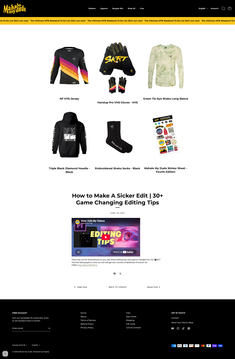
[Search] (223, 8)
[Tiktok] (183, 328)
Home (83, 313)
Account (214, 8)
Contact (175, 318)
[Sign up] (49, 328)
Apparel (104, 8)
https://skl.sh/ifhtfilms (87, 265)
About (83, 316)
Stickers (92, 8)
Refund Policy (87, 324)
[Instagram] (178, 328)
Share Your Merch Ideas (182, 322)
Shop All (131, 8)
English (202, 8)
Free (142, 8)
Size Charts (131, 316)
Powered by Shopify (41, 352)
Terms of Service (88, 320)
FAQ (128, 313)
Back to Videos (117, 287)
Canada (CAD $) (18, 345)
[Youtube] (172, 328)
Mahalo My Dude (25, 352)
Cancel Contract (133, 327)
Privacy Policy (87, 327)
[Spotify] (189, 328)
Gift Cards (130, 324)
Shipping (130, 320)
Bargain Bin (117, 8)
